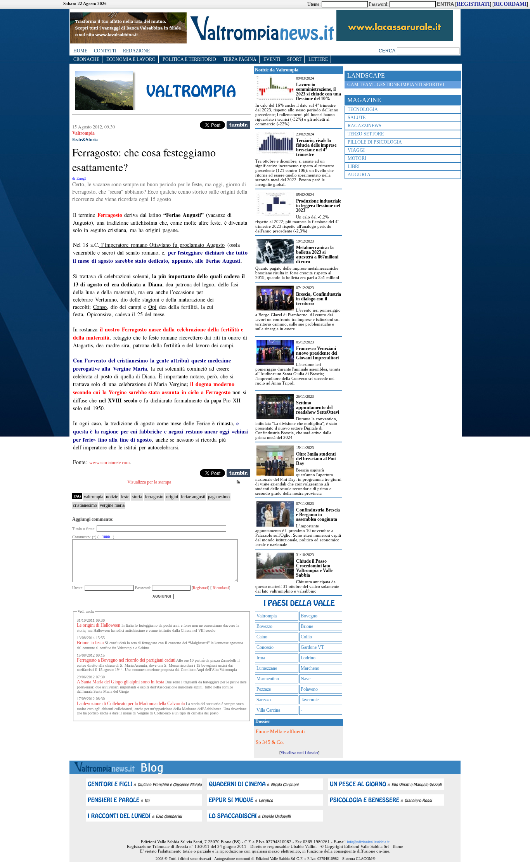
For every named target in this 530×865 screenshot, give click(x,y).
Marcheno (310, 668)
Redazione (136, 51)
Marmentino (267, 678)
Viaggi (356, 150)
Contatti (105, 51)
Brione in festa (90, 642)
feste (125, 496)
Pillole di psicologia (375, 142)
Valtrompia (266, 616)
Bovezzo (264, 626)
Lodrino (308, 657)
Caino (261, 637)
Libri (354, 166)
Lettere (318, 59)
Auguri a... (361, 174)
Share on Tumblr (238, 125)
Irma (260, 657)
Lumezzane (266, 668)
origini (172, 496)
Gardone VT (312, 647)
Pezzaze (263, 689)
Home (80, 51)
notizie (112, 496)
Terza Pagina (239, 59)
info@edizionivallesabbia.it (368, 842)
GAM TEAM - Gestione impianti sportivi (395, 84)
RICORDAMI (510, 4)
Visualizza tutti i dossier (299, 753)
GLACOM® (366, 858)
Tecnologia (363, 109)
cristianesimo (85, 505)
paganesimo (219, 496)
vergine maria (112, 505)
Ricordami (220, 588)
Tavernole (310, 699)
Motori (357, 158)
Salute (356, 117)
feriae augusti (193, 496)
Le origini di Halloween (98, 625)
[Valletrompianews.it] (261, 40)
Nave (305, 678)
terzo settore (366, 134)
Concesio (265, 647)
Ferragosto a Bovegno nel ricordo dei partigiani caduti (126, 660)
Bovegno (309, 616)
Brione (307, 626)
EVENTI (271, 59)
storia (137, 496)
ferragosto (154, 496)
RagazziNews (364, 125)
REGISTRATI (473, 4)
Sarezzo (263, 699)
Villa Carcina (268, 710)
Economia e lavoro (131, 59)
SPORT (294, 59)
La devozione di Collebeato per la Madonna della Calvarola (131, 703)
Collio (306, 637)
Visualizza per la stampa (149, 482)
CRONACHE (86, 59)
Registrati (200, 588)
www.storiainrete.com (109, 462)
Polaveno (309, 689)
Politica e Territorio (189, 59)
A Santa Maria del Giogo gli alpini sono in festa (120, 682)
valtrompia (93, 496)
